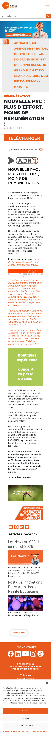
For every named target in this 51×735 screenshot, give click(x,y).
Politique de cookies (10, 731)
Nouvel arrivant (25, 679)
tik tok (40, 653)
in (18, 653)
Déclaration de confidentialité (28, 731)
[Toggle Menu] (47, 7)
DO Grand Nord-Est (30, 59)
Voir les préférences (25, 726)
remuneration (19, 633)
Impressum (44, 731)
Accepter (25, 711)
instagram (33, 653)
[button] (47, 683)
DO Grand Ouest (27, 65)
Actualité (22, 43)
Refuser (25, 718)
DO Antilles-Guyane (30, 54)
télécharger (24, 138)
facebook (11, 653)
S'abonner (25, 675)
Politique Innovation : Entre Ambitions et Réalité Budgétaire (25, 587)
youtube (25, 653)
